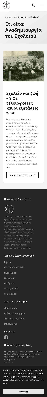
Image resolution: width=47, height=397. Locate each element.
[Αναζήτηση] (33, 5)
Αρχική (8, 17)
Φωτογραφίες (11, 288)
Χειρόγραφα (10, 293)
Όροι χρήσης (10, 308)
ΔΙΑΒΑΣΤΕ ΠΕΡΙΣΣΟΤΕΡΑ (21, 175)
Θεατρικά (9, 278)
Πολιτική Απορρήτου (34, 379)
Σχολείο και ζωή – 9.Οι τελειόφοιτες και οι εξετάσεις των (22, 103)
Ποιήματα (9, 283)
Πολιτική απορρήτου (14, 313)
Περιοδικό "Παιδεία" (14, 267)
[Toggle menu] (42, 5)
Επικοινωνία (10, 323)
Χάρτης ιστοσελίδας (14, 318)
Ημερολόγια (10, 272)
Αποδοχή (23, 391)
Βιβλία (7, 262)
